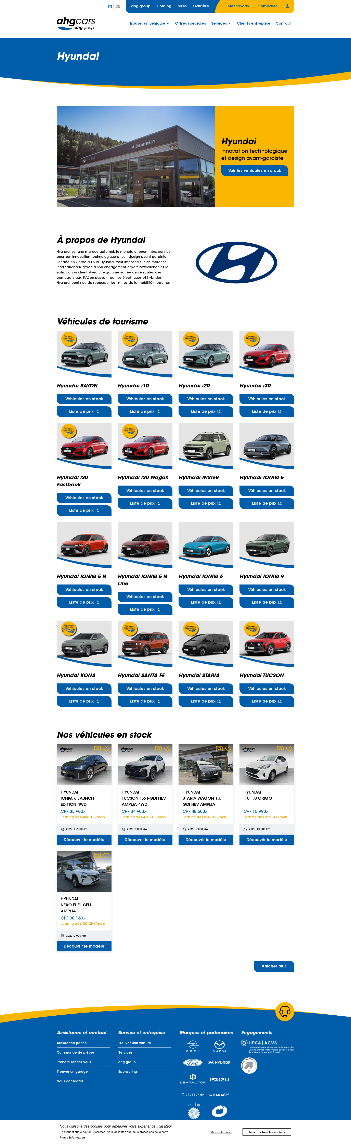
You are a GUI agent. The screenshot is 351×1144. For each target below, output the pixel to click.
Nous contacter (70, 1081)
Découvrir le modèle (84, 840)
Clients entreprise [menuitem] (253, 24)
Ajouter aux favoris (106, 749)
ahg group (140, 6)
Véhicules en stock (84, 399)
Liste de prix (81, 412)
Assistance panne (72, 1043)
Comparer (97, 749)
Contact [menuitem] (284, 24)
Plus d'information (72, 1137)
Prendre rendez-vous (74, 1062)
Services (125, 1052)
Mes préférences (221, 1132)
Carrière (201, 6)
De (118, 7)
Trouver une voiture (134, 1043)
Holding (164, 6)
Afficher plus (274, 966)
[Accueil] (76, 23)
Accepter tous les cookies (267, 1132)
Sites (182, 6)
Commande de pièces (76, 1052)
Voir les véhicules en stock (254, 171)
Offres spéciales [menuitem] (190, 24)
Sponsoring (127, 1072)
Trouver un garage (72, 1072)
